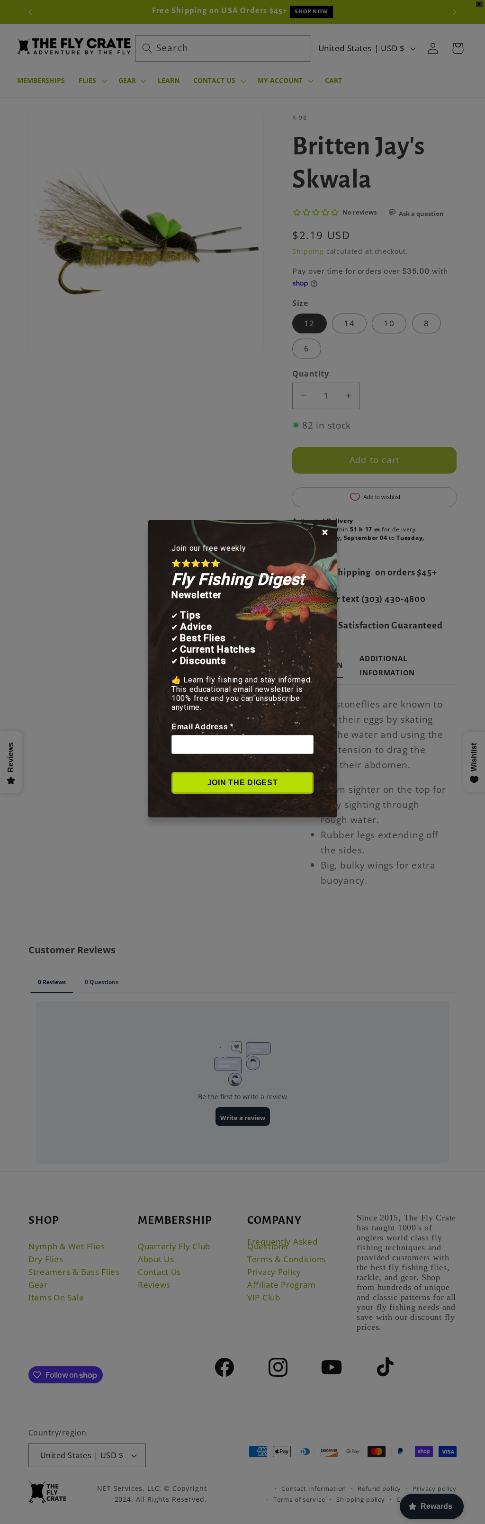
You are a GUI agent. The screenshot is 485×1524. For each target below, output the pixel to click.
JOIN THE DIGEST (242, 782)
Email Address (202, 727)
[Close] (325, 531)
